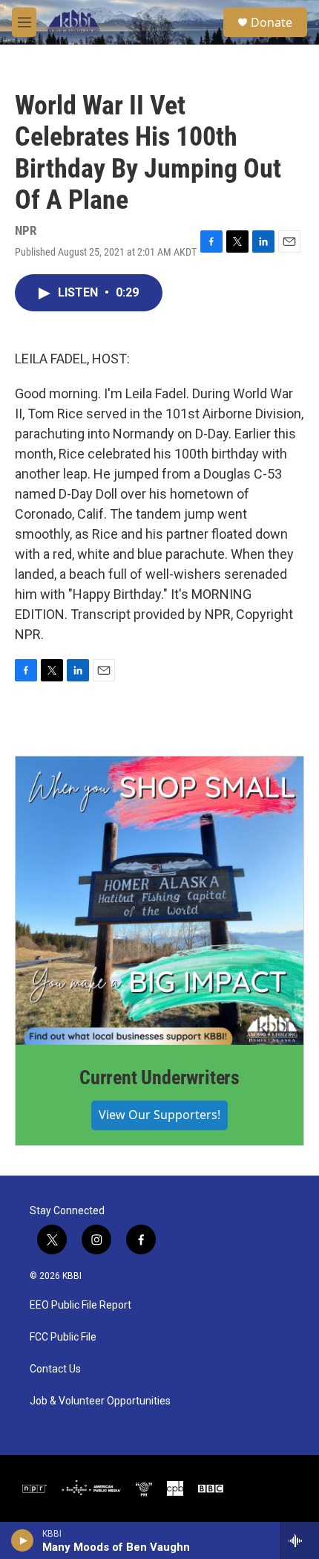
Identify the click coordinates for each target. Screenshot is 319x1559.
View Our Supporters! (159, 1114)
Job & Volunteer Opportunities (100, 1401)
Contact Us (55, 1369)
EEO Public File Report (80, 1305)
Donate (271, 22)
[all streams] (299, 1540)
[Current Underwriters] (159, 900)
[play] (22, 1540)
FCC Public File (63, 1337)
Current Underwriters (159, 1077)
